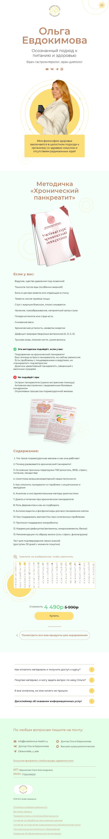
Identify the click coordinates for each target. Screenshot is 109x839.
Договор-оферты (22, 811)
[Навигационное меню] (101, 5)
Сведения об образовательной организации (37, 833)
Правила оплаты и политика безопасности (35, 816)
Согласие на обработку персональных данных (38, 820)
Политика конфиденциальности (30, 807)
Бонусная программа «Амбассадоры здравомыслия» (43, 760)
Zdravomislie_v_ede (28, 751)
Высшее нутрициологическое (78, 746)
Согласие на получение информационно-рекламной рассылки (47, 824)
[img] (47, 69)
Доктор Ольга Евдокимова (33, 746)
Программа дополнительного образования (36, 829)
